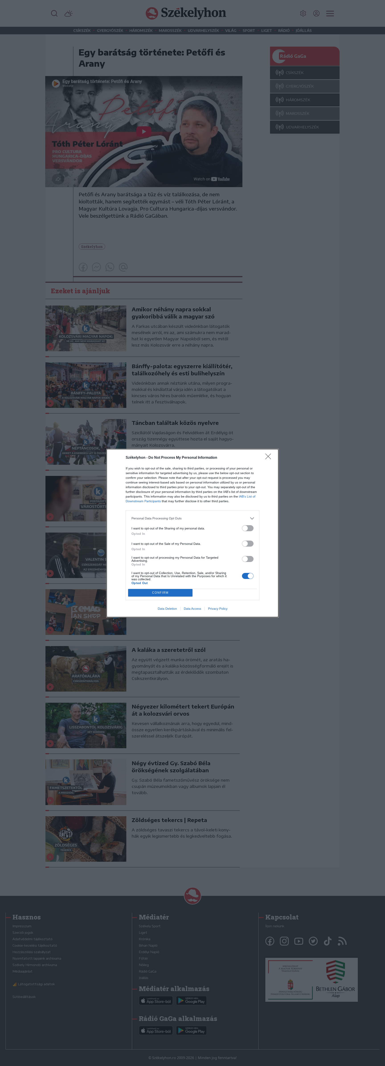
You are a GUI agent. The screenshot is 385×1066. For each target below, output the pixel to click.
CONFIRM (160, 592)
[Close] (269, 458)
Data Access (192, 608)
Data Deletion (167, 608)
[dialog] (192, 533)
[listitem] (192, 518)
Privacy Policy (217, 608)
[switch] (248, 528)
